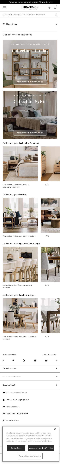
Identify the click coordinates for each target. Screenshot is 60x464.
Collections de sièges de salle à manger (17, 286)
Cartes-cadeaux (13, 407)
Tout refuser (16, 448)
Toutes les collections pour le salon (19, 236)
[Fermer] (55, 429)
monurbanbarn (12, 420)
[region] (30, 444)
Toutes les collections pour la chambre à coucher (16, 186)
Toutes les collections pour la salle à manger (19, 338)
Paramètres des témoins (30, 456)
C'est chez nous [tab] (9, 368)
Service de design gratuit (17, 400)
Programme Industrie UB (17, 414)
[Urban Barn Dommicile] (30, 7)
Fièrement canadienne (16, 393)
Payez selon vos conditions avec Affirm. (31, 2)
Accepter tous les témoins (41, 448)
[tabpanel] (20, 163)
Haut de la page (50, 354)
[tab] (30, 24)
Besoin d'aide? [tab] (9, 385)
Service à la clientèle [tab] (12, 376)
